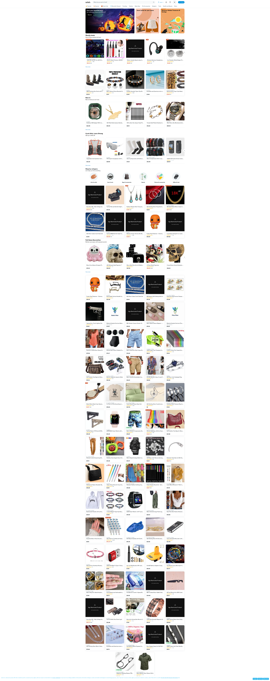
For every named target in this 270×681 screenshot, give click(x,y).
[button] (161, 2)
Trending (124, 6)
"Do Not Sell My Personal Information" (169, 677)
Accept (255, 679)
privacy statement (56, 677)
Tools (159, 6)
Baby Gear (137, 6)
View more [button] (88, 66)
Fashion (131, 6)
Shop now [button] (90, 14)
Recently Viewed (116, 6)
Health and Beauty (167, 6)
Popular (89, 6)
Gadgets (154, 6)
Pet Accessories (146, 6)
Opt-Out (260, 679)
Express (97, 6)
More (175, 6)
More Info (266, 679)
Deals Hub (105, 6)
